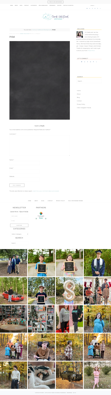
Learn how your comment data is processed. (46, 191)
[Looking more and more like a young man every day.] (41, 347)
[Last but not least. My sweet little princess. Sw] (97, 319)
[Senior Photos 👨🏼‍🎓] (13, 291)
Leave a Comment (35, 33)
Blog (78, 97)
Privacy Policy (81, 104)
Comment (12, 134)
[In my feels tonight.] (97, 262)
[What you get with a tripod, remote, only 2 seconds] (13, 347)
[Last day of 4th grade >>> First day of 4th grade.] (41, 262)
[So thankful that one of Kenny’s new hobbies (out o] (69, 375)
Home (34, 29)
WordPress (69, 392)
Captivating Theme (49, 392)
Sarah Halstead (55, 17)
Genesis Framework (61, 392)
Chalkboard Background (44, 29)
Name (11, 160)
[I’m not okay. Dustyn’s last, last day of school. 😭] (41, 291)
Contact (79, 101)
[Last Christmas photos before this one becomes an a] (13, 375)
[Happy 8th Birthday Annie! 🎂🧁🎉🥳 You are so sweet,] (69, 291)
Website (11, 176)
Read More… (91, 50)
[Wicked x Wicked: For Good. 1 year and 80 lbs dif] (69, 319)
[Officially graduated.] (13, 262)
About (79, 94)
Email (11, 168)
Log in (74, 392)
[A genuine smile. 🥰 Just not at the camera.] (69, 347)
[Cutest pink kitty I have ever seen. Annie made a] (97, 375)
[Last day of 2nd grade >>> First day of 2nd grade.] (69, 262)
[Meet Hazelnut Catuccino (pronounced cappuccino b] (41, 375)
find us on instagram (55, 1)
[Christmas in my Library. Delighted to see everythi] (41, 319)
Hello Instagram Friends (84, 107)
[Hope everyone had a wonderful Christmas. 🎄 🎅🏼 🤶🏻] (97, 291)
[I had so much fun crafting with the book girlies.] (13, 319)
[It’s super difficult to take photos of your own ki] (97, 347)
